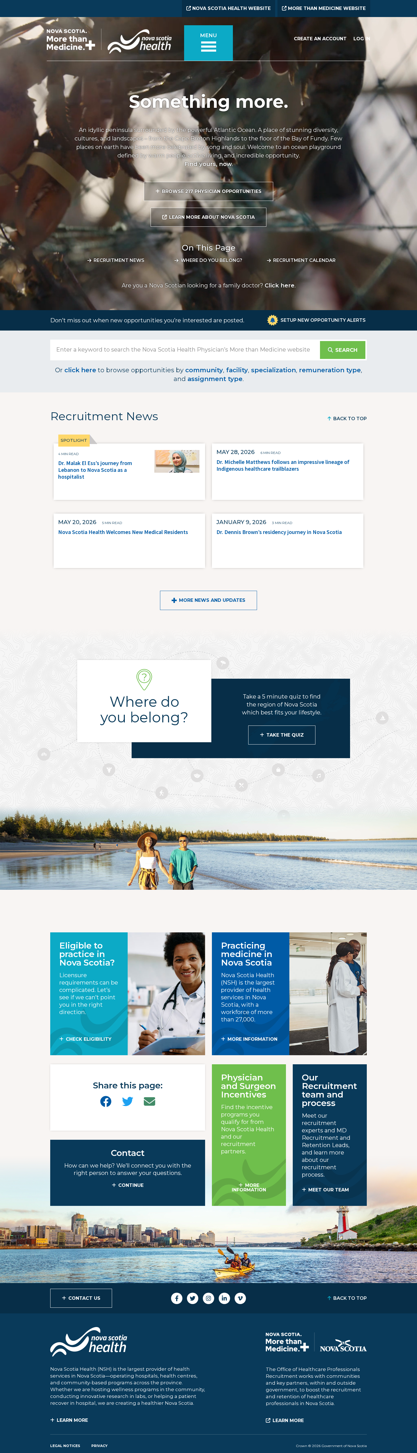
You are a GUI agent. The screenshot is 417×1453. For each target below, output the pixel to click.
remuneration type (330, 370)
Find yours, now (208, 164)
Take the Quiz (285, 735)
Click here (279, 285)
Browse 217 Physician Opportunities (212, 191)
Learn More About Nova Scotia (212, 217)
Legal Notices (65, 1446)
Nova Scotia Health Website (231, 8)
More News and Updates (212, 600)
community (204, 370)
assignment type (215, 379)
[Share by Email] (149, 1102)
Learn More (72, 1420)
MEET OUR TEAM (328, 1189)
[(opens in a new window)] (105, 1102)
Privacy (99, 1446)
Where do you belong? (211, 260)
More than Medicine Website (326, 8)
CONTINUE (131, 1185)
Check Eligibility (88, 1039)
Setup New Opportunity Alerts (323, 320)
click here (80, 370)
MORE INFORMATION (252, 1039)
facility (237, 370)
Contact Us (84, 1298)
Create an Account (320, 38)
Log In (361, 38)
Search (346, 350)
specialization (273, 370)
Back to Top (350, 418)
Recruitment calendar (304, 260)
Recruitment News (119, 260)
